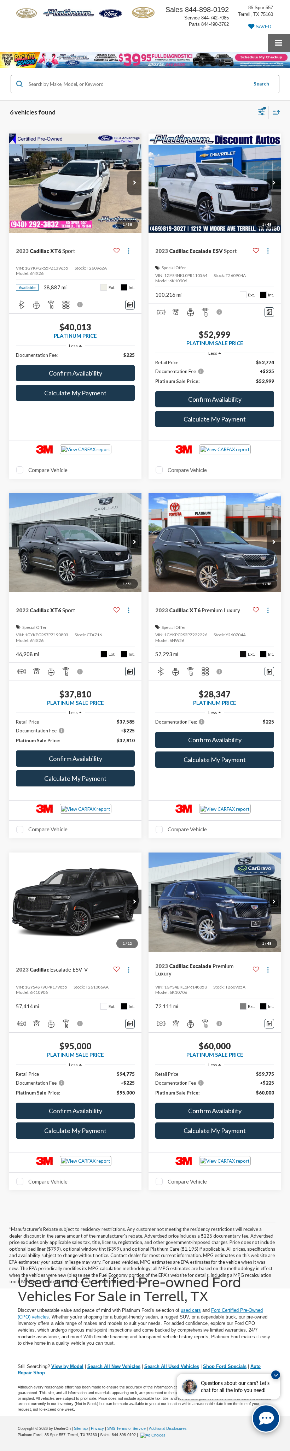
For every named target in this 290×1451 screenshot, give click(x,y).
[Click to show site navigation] (279, 43)
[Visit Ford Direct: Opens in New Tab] (153, 1435)
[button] (134, 183)
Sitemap (81, 1428)
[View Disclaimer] (81, 304)
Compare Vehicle (48, 470)
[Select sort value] (274, 112)
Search (261, 84)
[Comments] (130, 304)
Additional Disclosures (168, 1428)
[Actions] (128, 250)
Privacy (97, 1428)
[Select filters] (261, 113)
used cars (191, 1310)
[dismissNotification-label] (275, 1374)
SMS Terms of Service (126, 1428)
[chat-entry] (266, 1418)
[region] (75, 355)
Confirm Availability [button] (75, 373)
